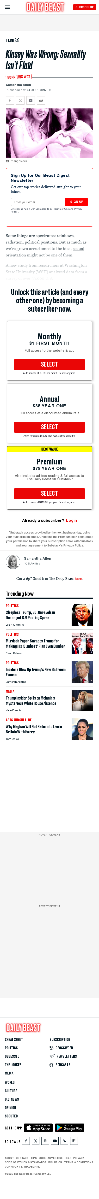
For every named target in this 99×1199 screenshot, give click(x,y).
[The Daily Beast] (45, 7)
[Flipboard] (74, 1142)
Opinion (10, 1108)
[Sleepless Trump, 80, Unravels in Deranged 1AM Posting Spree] (82, 624)
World (10, 1083)
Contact (22, 1158)
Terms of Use (61, 209)
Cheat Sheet (14, 1040)
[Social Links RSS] (64, 1142)
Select (49, 365)
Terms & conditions (78, 1162)
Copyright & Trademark (22, 1166)
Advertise (55, 1158)
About (9, 1158)
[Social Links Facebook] (26, 1142)
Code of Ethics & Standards (25, 1162)
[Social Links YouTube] (55, 1142)
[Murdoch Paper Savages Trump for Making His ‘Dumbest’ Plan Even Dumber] (82, 653)
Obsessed (12, 1056)
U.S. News (12, 1099)
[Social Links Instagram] (45, 1142)
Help (68, 1158)
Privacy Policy (73, 545)
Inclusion (55, 1162)
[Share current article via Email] (30, 100)
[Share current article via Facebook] (10, 100)
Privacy (78, 1158)
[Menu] (11, 7)
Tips (34, 1158)
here (78, 578)
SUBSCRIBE (84, 7)
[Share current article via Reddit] (41, 100)
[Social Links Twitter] (35, 1142)
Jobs (42, 1158)
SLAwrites (33, 564)
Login (71, 520)
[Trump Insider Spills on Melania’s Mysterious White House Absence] (82, 710)
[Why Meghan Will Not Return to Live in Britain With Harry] (82, 738)
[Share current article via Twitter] (20, 100)
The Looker (13, 1065)
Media (9, 1073)
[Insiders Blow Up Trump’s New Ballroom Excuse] (82, 681)
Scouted (11, 1116)
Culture (11, 1091)
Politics (11, 1048)
